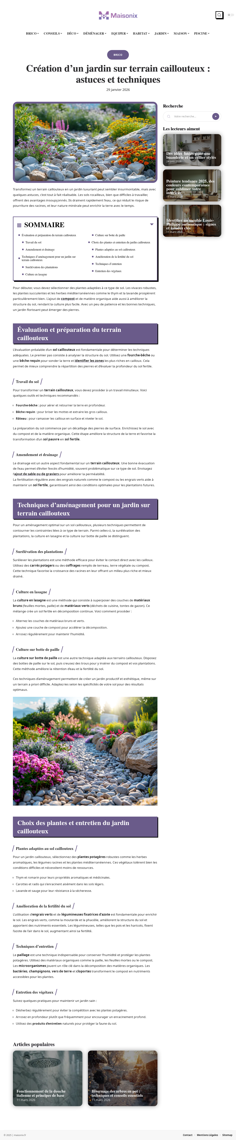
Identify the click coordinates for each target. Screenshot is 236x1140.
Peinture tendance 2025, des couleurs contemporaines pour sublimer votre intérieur (190, 187)
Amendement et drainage (40, 249)
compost (68, 299)
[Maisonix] (118, 15)
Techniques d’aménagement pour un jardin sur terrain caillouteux (49, 258)
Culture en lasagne (36, 274)
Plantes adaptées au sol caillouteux (115, 249)
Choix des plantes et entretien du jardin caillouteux (121, 242)
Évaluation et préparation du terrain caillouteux (49, 235)
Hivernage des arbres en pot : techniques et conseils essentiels (117, 1093)
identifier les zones (89, 361)
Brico (118, 54)
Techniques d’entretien (108, 264)
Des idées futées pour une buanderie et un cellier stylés (191, 155)
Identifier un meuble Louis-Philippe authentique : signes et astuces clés (191, 224)
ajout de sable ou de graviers (36, 474)
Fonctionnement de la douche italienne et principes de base (41, 1093)
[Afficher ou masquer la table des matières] (109, 225)
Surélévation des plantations (41, 267)
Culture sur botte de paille (110, 235)
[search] (219, 15)
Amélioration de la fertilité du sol (114, 256)
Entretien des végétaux (108, 271)
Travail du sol (33, 242)
